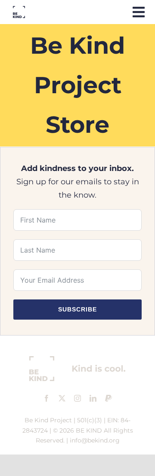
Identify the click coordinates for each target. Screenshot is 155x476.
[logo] (19, 10)
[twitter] (62, 398)
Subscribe (77, 309)
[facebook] (46, 398)
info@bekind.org (95, 440)
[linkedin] (93, 398)
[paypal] (108, 398)
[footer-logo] (77, 360)
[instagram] (77, 398)
